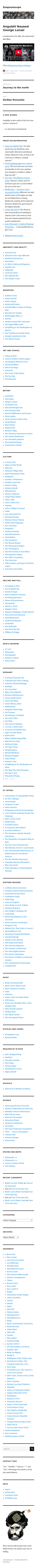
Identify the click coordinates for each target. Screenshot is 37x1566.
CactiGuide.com (11, 405)
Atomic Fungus (11, 592)
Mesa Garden (10, 416)
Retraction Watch (12, 1120)
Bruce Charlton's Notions (15, 595)
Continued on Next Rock (15, 894)
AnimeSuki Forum (12, 304)
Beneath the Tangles (13, 313)
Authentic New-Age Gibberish (17, 255)
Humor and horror (26, 71)
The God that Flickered (14, 946)
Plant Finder (10, 425)
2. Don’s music (11, 1257)
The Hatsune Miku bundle (17, 1274)
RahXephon (12, 1396)
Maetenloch (10, 735)
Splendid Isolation (12, 534)
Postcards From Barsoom (15, 615)
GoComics (9, 370)
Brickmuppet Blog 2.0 (14, 316)
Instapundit (10, 603)
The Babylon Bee (12, 276)
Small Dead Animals (13, 621)
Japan (9, 1306)
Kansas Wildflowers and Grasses (18, 413)
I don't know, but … (13, 503)
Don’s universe (11, 1433)
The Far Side (10, 376)
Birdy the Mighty (14, 1352)
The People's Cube (12, 279)
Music (9, 1321)
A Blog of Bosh (11, 356)
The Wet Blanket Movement (16, 859)
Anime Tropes (10, 301)
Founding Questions (13, 597)
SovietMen (9, 623)
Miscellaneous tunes (15, 1269)
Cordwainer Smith (12, 896)
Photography (10, 655)
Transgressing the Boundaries (17, 862)
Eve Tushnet (10, 712)
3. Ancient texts (11, 1283)
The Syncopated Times (14, 1017)
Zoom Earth (10, 1140)
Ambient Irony (11, 296)
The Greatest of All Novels (15, 948)
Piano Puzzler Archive (14, 1009)
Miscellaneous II (13, 1318)
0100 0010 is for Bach (15, 1260)
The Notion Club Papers (14, 954)
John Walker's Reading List (16, 911)
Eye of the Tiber (11, 718)
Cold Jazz (8, 994)
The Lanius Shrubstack (14, 436)
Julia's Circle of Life (12, 819)
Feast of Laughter (12, 902)
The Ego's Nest (11, 773)
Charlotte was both (12, 482)
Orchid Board (10, 422)
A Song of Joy (10, 462)
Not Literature (11, 526)
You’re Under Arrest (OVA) (18, 1427)
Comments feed (11, 1495)
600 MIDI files (13, 1263)
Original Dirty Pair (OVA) (17, 1393)
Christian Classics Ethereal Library (19, 891)
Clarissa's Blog (11, 485)
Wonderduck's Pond (13, 1069)
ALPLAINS (9, 396)
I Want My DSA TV (12, 210)
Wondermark (10, 379)
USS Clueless (10, 1166)
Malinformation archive (14, 236)
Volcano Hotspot (12, 1137)
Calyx (7, 991)
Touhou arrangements (16, 1277)
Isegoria (8, 505)
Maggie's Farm (11, 609)
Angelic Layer (12, 1350)
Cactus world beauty (13, 698)
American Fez (10, 253)
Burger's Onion (11, 402)
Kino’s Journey (13, 1381)
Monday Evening (12, 517)
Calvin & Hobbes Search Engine (17, 359)
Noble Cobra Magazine (14, 523)
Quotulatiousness (12, 618)
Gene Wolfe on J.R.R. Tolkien (16, 905)
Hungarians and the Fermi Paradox (19, 810)
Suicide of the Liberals (14, 940)
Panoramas (9, 652)
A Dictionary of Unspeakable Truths (19, 796)
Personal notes (13, 1326)
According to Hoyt (12, 586)
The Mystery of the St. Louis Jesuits (19, 848)
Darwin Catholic (11, 488)
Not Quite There (11, 747)
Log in (7, 1489)
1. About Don (10, 1254)
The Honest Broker (12, 543)
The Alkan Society (12, 1015)
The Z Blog (9, 1063)
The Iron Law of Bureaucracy (16, 845)
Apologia (8, 686)
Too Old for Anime (12, 339)
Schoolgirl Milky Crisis (14, 324)
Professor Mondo (12, 531)
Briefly (9, 1292)
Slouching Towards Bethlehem (17, 934)
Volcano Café (10, 1135)
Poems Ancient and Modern (16, 922)
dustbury (8, 1057)
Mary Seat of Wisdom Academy (17, 1089)
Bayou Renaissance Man (15, 474)
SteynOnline (10, 537)
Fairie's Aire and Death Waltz (17, 997)
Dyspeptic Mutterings (14, 709)
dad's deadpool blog (13, 1054)
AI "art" (8, 649)
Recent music (12, 1272)
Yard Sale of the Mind (13, 569)
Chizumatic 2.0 (11, 1160)
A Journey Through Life (14, 678)
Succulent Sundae (12, 1060)
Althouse (8, 468)
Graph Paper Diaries (13, 497)
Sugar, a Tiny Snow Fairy (17, 1404)
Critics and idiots (14, 1298)
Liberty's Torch (11, 606)
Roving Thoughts (12, 756)
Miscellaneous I (13, 1315)
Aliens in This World (13, 465)
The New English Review (15, 951)
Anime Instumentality (14, 983)
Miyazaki (10, 1387)
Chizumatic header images (18, 1295)
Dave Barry (9, 261)
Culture (10, 1300)
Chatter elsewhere (12, 1430)
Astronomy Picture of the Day (17, 1106)
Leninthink (9, 914)
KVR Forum (9, 1000)
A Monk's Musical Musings (16, 683)
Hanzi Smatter (11, 807)
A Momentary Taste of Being (18, 65)
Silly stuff (11, 1332)
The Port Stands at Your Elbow (17, 552)
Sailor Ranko (10, 759)
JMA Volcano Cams (12, 1114)
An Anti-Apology (12, 799)
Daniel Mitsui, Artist (13, 704)
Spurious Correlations (14, 1123)
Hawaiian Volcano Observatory (17, 1111)
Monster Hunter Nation (14, 520)
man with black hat (13, 514)
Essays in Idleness (12, 494)
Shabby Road (10, 1012)
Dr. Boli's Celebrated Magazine (17, 264)
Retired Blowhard (12, 753)
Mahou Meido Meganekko (15, 738)
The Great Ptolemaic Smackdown (18, 1129)
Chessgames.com (12, 1034)
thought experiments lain (15, 336)
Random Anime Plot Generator (17, 322)
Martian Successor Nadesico (18, 1384)
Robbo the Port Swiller (14, 1183)
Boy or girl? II (12, 1289)
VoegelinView (10, 966)
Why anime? (12, 1338)
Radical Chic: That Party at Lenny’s (19, 928)
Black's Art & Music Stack (15, 986)
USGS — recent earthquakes (16, 1132)
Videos (9, 1280)
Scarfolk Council (11, 825)
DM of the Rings (11, 367)
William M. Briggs (12, 632)
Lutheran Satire (11, 273)
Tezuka (10, 1335)
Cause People (10, 802)
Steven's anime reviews (14, 1163)
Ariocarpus (9, 399)
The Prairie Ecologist (13, 442)
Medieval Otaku (11, 744)
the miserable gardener (14, 439)
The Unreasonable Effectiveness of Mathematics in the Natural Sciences (19, 853)
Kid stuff (10, 1309)
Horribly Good (12, 1266)
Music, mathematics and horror (20, 1324)
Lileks (7, 511)
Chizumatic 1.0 (11, 1157)
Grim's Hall (9, 500)
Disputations (10, 707)
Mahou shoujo (13, 1312)
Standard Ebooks (12, 937)
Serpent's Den (11, 761)
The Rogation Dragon (14, 554)
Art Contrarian (11, 689)
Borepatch (9, 477)
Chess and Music (11, 701)
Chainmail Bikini (11, 365)
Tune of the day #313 (19, 1189)
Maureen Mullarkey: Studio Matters (19, 612)
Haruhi (10, 1303)
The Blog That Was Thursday (16, 770)
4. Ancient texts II (12, 1344)
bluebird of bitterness (14, 258)
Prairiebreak (10, 428)
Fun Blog (8, 721)
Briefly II (10, 1355)
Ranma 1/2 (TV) (13, 1399)
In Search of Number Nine (15, 730)
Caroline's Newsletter (14, 479)
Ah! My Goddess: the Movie (18, 1347)
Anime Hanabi (11, 298)
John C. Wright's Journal (15, 508)
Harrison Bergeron (12, 908)
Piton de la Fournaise (13, 1117)
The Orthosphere (12, 549)
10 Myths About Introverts (15, 888)
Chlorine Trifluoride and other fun (19, 1109)
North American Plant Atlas (16, 419)
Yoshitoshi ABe (13, 1341)
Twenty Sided (10, 1066)
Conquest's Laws (12, 804)
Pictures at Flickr (12, 658)
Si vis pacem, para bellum (15, 828)
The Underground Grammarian (17, 963)
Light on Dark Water (13, 733)
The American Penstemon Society (18, 434)
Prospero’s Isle (11, 925)
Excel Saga (11, 1367)
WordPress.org (11, 1498)
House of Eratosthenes (14, 600)
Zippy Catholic (11, 1072)
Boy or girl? (11, 1286)
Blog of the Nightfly (13, 692)
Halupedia (9, 270)
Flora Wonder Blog (12, 410)
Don (7, 71)
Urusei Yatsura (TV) (15, 1413)
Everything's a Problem (14, 715)
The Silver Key (11, 560)
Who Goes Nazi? (11, 865)
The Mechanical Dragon (14, 546)
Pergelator (9, 528)
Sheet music (10, 661)
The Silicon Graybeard (14, 557)
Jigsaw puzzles (11, 1037)
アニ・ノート (10, 779)
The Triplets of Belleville (17, 1410)
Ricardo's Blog (11, 431)
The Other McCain (12, 629)
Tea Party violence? (13, 830)
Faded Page (9, 899)
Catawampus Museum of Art (16, 362)
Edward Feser (10, 491)
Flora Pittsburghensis (14, 408)
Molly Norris (10, 822)
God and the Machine (13, 724)
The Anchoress (11, 540)
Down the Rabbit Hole (14, 146)
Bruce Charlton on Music (15, 989)
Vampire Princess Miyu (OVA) (19, 1422)
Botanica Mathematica (14, 695)
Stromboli (9, 1126)
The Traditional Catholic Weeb (17, 333)
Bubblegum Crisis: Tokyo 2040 (19, 1358)
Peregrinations (11, 750)
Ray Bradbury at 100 (13, 931)
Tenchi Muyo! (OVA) (15, 1407)
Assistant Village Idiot (14, 471)
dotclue (8, 319)
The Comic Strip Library (14, 373)
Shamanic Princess (14, 1402)
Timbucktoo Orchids (13, 445)
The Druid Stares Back (14, 943)
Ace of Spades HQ (12, 589)
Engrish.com (10, 267)
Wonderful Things (12, 776)
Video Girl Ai (12, 1425)
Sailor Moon (12, 1329)
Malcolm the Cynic (12, 741)
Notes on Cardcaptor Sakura (18, 1390)
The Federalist (11, 626)
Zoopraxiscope (12, 7)
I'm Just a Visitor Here (14, 727)
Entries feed (10, 1492)
